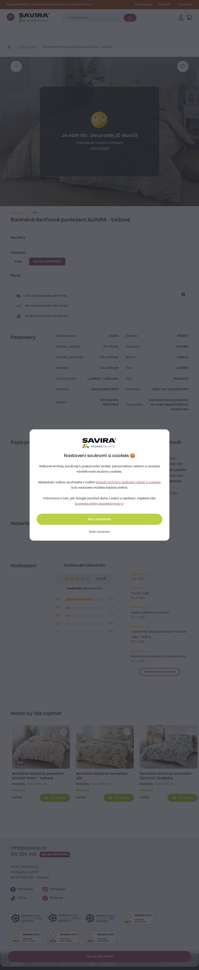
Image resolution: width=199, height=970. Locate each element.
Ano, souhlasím (99, 519)
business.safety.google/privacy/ (99, 503)
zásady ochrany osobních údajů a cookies (128, 482)
